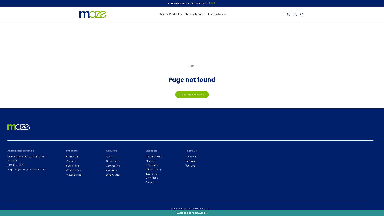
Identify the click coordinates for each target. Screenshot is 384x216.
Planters (71, 161)
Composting (73, 156)
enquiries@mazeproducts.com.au (26, 169)
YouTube (190, 165)
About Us (111, 156)
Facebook (191, 156)
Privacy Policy (154, 169)
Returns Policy (154, 156)
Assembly (111, 170)
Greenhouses (73, 170)
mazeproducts (184, 208)
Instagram (191, 161)
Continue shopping (192, 94)
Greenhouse (113, 161)
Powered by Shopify (200, 208)
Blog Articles (113, 174)
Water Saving (73, 174)
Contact (150, 182)
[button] (192, 213)
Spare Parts (73, 165)
